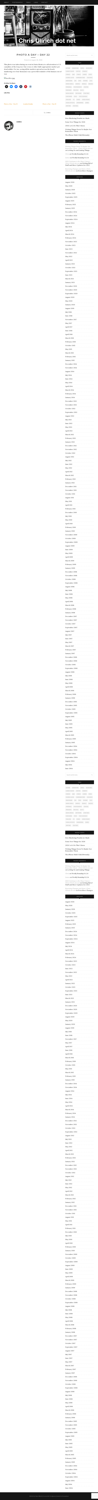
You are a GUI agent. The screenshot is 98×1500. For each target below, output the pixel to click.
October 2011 (70, 494)
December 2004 (71, 746)
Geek (90, 74)
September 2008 (71, 583)
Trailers (68, 99)
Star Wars (69, 96)
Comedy (85, 71)
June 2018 (68, 316)
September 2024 (71, 219)
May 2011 (68, 501)
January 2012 (70, 483)
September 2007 (71, 627)
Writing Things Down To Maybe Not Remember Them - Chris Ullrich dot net (79, 147)
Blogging (89, 68)
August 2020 (69, 297)
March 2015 (69, 353)
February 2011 (70, 509)
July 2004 (68, 765)
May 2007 (68, 642)
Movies (91, 83)
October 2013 (70, 408)
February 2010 (70, 527)
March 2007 (69, 646)
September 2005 (71, 713)
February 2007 (70, 650)
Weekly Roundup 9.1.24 (80, 154)
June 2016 (68, 331)
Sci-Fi (82, 90)
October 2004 (70, 754)
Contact (44, 2)
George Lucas (70, 77)
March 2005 (69, 735)
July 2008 (68, 590)
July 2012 (68, 460)
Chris (48, 112)
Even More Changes (85, 171)
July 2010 (68, 516)
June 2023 (68, 249)
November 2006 (71, 661)
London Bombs (28, 104)
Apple (82, 68)
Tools (28, 2)
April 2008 (69, 601)
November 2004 (71, 750)
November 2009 (71, 535)
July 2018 (68, 312)
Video (78, 99)
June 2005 (68, 724)
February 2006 (70, 694)
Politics (76, 90)
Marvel (78, 83)
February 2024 (70, 238)
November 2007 (71, 620)
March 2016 (69, 338)
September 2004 (71, 757)
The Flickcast (83, 96)
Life (91, 80)
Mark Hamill (69, 83)
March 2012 (69, 475)
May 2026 (68, 186)
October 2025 (70, 193)
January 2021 (70, 282)
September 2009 (71, 542)
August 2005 (69, 716)
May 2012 (68, 468)
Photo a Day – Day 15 (11, 104)
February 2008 (70, 609)
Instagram (69, 80)
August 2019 (69, 308)
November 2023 (71, 242)
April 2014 (69, 386)
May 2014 (68, 383)
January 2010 (70, 531)
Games (85, 74)
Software (78, 93)
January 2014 (70, 397)
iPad (79, 80)
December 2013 (71, 401)
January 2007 (70, 653)
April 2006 (69, 687)
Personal (68, 87)
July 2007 (68, 635)
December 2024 (71, 212)
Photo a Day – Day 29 (49, 104)
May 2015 (68, 349)
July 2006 (68, 676)
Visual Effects (70, 102)
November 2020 (71, 290)
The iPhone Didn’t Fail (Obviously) (77, 135)
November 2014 (71, 368)
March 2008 (69, 605)
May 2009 (68, 553)
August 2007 (69, 631)
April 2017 (68, 327)
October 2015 (70, 345)
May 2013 (68, 427)
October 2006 (70, 665)
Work (87, 102)
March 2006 (69, 690)
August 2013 (69, 416)
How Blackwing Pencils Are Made (77, 118)
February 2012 (70, 479)
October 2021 (70, 267)
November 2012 (71, 449)
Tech (75, 96)
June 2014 (68, 379)
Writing (68, 105)
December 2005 (71, 702)
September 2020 (71, 293)
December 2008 (71, 572)
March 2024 (69, 234)
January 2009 (70, 568)
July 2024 (68, 227)
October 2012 (70, 453)
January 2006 (70, 698)
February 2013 (70, 438)
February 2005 (70, 739)
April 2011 (68, 505)
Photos (86, 87)
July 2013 (68, 420)
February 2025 (70, 204)
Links (36, 2)
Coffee (78, 71)
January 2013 (70, 442)
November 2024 (71, 216)
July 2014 (68, 375)
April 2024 (69, 230)
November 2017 (71, 319)
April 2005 (69, 731)
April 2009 (69, 557)
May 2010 (68, 520)
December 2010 (71, 512)
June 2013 (68, 423)
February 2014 (70, 394)
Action (68, 68)
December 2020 (71, 286)
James (67, 158)
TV (73, 99)
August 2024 (69, 223)
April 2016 (68, 334)
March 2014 (69, 390)
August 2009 (69, 546)
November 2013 (71, 405)
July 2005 (68, 720)
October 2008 (70, 579)
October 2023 (70, 245)
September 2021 (71, 271)
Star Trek (86, 93)
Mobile (84, 83)
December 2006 (71, 657)
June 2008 (69, 594)
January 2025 (70, 208)
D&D (73, 74)
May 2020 (68, 301)
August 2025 (69, 201)
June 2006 (69, 679)
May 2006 (68, 683)
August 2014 (69, 371)
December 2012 (71, 446)
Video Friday (85, 99)
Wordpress (80, 102)
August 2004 (69, 761)
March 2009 (69, 561)
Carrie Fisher (70, 71)
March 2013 (69, 434)
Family (79, 74)
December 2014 (71, 364)
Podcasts (68, 90)
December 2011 (70, 486)
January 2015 (70, 360)
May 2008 (68, 598)
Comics (68, 74)
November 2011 (71, 490)
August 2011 (69, 498)
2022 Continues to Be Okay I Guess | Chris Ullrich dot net (77, 162)
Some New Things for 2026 (75, 122)
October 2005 (70, 709)
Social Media (69, 93)
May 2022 (68, 256)
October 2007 (70, 624)
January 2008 (70, 613)
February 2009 (70, 564)
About (6, 2)
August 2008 (69, 587)
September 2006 (71, 668)
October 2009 (70, 538)
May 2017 (68, 323)
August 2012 (69, 457)
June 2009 (69, 549)
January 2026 (70, 190)
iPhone (85, 80)
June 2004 (69, 768)
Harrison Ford (80, 77)
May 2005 (68, 728)
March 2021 (69, 279)
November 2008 (71, 575)
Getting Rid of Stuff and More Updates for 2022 (78, 164)
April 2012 (68, 472)
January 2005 (70, 742)
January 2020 (70, 305)
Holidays (89, 77)
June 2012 (68, 464)
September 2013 (71, 412)
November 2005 (71, 705)
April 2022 (69, 260)
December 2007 (71, 616)
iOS (75, 80)
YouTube (75, 105)
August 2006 (69, 672)
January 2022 (70, 264)
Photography (17, 2)
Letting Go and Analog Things (78, 150)
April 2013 (68, 431)
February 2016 (70, 342)
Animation (75, 68)
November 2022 (71, 253)
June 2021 (68, 275)
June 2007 (68, 639)
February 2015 (70, 357)
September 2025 (71, 197)
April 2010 (69, 524)
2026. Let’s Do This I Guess (75, 126)
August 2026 (69, 182)
